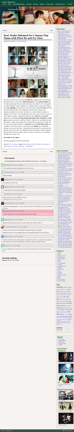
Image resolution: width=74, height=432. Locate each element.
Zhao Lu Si (59, 324)
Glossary (35, 4)
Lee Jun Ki (63, 303)
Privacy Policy (50, 4)
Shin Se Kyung (66, 314)
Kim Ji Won (69, 294)
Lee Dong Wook (62, 301)
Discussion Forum (61, 255)
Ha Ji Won (61, 289)
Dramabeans (61, 339)
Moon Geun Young (66, 308)
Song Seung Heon (60, 319)
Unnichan (6, 172)
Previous (4, 30)
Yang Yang (21, 146)
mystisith (6, 203)
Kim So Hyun (60, 296)
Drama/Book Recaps (19, 4)
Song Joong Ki (67, 317)
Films (59, 261)
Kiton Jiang (44, 144)
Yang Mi (62, 321)
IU (59, 291)
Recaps (59, 276)
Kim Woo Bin (63, 299)
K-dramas (60, 267)
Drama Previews (61, 258)
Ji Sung (67, 293)
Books (59, 254)
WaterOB (60, 344)
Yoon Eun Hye (60, 322)
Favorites (28, 4)
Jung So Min (60, 294)
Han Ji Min (65, 289)
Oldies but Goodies (62, 275)
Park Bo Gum (64, 309)
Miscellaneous (61, 269)
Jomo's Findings (62, 340)
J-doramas (60, 264)
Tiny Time (15, 146)
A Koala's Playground (8, 2)
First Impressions (61, 263)
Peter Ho (9, 146)
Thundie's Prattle (62, 343)
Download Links (61, 257)
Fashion (59, 260)
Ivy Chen (32, 144)
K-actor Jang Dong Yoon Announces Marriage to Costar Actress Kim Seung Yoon (64, 56)
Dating (59, 287)
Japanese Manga (61, 266)
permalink (30, 146)
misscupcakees (7, 226)
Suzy (69, 319)
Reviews (70, 4)
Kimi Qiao (38, 144)
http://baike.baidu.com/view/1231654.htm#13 (12, 199)
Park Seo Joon (63, 312)
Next (52, 30)
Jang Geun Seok (63, 291)
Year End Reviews (61, 280)
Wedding (59, 321)
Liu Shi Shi (68, 305)
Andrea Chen (26, 144)
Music (59, 270)
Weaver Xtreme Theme (68, 430)
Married (59, 308)
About (9, 4)
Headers (42, 4)
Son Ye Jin (65, 319)
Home (4, 4)
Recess (59, 277)
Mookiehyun (61, 342)
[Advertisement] (65, 124)
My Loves (60, 273)
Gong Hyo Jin (66, 287)
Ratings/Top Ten (60, 4)
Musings (59, 272)
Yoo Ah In (66, 321)
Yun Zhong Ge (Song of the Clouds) (65, 385)
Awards (59, 252)
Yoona (69, 321)
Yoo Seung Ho (67, 322)
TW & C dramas (13, 144)
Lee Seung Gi (62, 305)
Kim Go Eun (64, 294)
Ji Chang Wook (62, 293)
